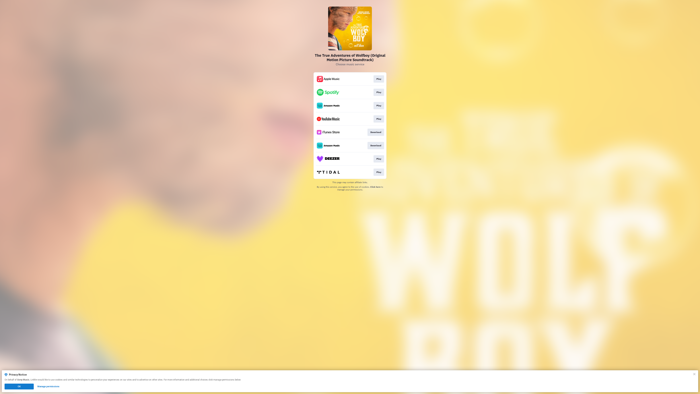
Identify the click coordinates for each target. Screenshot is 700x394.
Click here (375, 187)
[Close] (694, 374)
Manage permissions (48, 386)
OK (19, 386)
